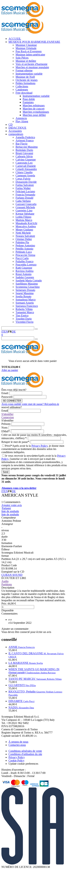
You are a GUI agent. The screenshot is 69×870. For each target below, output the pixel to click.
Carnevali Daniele (26, 165)
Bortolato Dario (24, 150)
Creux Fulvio (23, 178)
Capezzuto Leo (24, 162)
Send (5, 472)
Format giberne (24, 70)
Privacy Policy (39, 445)
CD (10, 124)
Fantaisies (28, 102)
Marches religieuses (34, 105)
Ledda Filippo (23, 216)
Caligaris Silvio (24, 156)
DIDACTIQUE (17, 127)
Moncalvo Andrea (26, 226)
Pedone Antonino (25, 245)
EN (6, 331)
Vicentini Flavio (24, 321)
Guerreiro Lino (24, 210)
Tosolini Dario (24, 318)
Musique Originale (26, 48)
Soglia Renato (23, 296)
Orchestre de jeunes (27, 80)
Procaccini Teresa (25, 255)
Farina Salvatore (25, 185)
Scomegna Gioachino (28, 286)
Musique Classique (26, 44)
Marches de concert (33, 108)
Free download (24, 92)
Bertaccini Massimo (27, 146)
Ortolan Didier (24, 239)
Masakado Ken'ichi (26, 223)
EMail (6, 431)
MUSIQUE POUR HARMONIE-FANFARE (34, 41)
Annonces (21, 118)
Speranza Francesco (27, 305)
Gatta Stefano (23, 200)
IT (2, 331)
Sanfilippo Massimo (27, 283)
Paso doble (29, 99)
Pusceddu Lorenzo (26, 264)
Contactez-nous (17, 744)
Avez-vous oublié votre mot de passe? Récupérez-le (30, 404)
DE (14, 331)
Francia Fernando (25, 194)
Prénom (6, 423)
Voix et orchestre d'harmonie (31, 64)
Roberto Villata (24, 309)
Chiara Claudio (24, 172)
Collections (22, 86)
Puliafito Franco (24, 261)
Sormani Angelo (25, 302)
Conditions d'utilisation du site (25, 754)
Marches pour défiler (34, 115)
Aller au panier (9, 370)
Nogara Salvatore (25, 235)
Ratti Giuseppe (24, 267)
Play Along (22, 121)
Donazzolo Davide (26, 181)
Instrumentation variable (29, 73)
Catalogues (22, 89)
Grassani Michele (25, 207)
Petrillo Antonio (24, 248)
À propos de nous (18, 741)
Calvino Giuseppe (26, 159)
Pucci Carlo (22, 258)
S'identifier (7, 414)
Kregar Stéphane (25, 213)
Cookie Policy (16, 760)
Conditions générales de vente (25, 750)
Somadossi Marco (26, 299)
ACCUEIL (14, 38)
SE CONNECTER (12, 400)
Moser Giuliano (24, 229)
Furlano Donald (24, 197)
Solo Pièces (22, 57)
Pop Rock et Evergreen (29, 51)
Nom (4, 427)
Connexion (7, 417)
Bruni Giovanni (24, 153)
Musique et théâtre (26, 60)
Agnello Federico (25, 137)
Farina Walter (23, 188)
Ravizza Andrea (24, 270)
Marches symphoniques (36, 111)
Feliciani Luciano (25, 191)
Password (7, 396)
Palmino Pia (22, 242)
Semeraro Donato (25, 290)
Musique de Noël (25, 76)
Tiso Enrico (22, 315)
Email (5, 393)
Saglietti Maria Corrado (29, 280)
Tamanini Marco (25, 312)
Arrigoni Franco (25, 140)
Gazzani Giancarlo (26, 204)
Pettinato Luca (24, 251)
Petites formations (25, 83)
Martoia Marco (24, 220)
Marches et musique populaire (32, 67)
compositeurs (15, 134)
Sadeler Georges (25, 277)
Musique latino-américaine (30, 54)
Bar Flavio (21, 143)
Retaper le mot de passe (16, 441)
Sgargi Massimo (25, 293)
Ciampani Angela (25, 175)
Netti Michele (23, 232)
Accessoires (15, 130)
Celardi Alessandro (26, 169)
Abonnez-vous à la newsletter (18, 488)
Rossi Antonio (23, 274)
